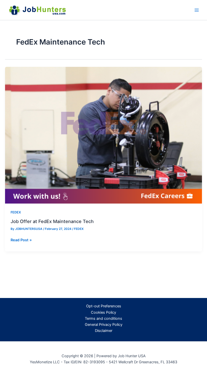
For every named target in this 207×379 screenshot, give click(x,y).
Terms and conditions (103, 318)
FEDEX (16, 212)
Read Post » (21, 240)
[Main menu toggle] (196, 10)
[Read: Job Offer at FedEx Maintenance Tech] (103, 135)
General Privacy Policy (103, 324)
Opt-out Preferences (103, 306)
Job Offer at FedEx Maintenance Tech (52, 221)
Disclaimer (103, 330)
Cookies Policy (103, 312)
